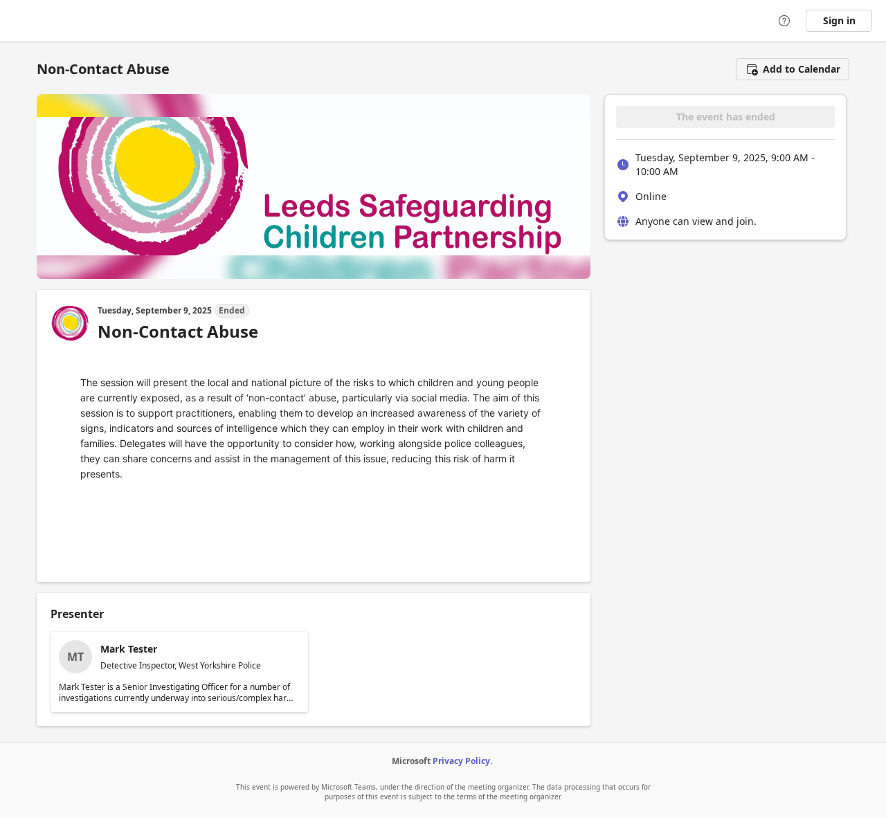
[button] (792, 69)
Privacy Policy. (462, 761)
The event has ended (725, 116)
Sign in (839, 20)
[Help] (784, 20)
